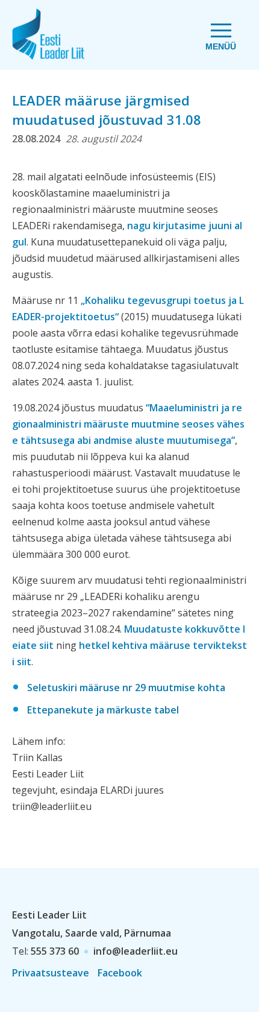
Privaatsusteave (50, 972)
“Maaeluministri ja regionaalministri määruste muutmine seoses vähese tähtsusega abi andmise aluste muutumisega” (128, 424)
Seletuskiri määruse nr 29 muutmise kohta (126, 687)
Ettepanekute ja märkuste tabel (103, 709)
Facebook (120, 972)
